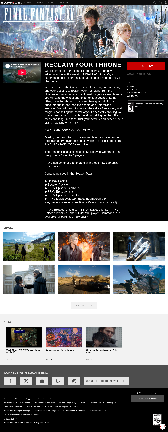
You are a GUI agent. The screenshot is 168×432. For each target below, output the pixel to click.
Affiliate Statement (33, 407)
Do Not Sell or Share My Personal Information (21, 415)
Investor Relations (96, 411)
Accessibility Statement (13, 407)
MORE (63, 2)
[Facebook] (10, 381)
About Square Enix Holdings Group (47, 411)
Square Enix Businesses (75, 411)
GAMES (27, 2)
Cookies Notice (95, 403)
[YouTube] (42, 381)
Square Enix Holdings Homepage (17, 411)
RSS (75, 407)
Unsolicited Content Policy (44, 403)
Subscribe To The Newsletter (106, 381)
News (52, 399)
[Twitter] (26, 381)
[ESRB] (157, 420)
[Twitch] (58, 381)
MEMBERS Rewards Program (56, 407)
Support (29, 399)
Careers (18, 399)
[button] (146, 66)
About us (7, 399)
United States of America (147, 398)
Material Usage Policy (67, 403)
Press (83, 403)
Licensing (109, 403)
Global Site (41, 399)
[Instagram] (74, 381)
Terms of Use (9, 403)
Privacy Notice (24, 403)
